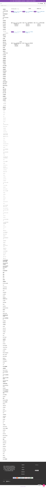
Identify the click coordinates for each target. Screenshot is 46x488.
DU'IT (4, 140)
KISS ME (4, 433)
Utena (4, 409)
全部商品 (2, 5)
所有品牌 (4, 109)
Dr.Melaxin (5, 5)
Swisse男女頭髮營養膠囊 (5, 223)
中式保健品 (4, 98)
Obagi (4, 192)
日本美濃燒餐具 (5, 33)
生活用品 (4, 20)
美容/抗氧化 (5, 83)
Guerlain (4, 306)
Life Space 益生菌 (5, 183)
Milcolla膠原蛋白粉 (5, 318)
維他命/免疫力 (5, 85)
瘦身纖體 (4, 100)
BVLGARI (4, 329)
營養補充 (4, 78)
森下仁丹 (4, 256)
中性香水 (4, 324)
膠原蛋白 (4, 96)
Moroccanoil (5, 188)
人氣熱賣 (4, 27)
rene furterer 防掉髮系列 (5, 381)
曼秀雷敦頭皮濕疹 (5, 238)
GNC (4, 159)
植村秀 (4, 254)
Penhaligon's (5, 361)
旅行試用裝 (4, 65)
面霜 (3, 276)
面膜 (3, 274)
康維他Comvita (5, 136)
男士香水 (4, 322)
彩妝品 (4, 47)
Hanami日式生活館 (5, 18)
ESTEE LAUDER (5, 283)
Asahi (4, 114)
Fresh (4, 154)
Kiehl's (4, 173)
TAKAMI (4, 424)
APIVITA (4, 119)
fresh (3, 304)
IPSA (3, 453)
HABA (4, 163)
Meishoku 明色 (5, 400)
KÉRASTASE (5, 288)
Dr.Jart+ (4, 448)
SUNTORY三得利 (5, 213)
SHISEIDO (4, 292)
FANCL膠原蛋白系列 (5, 150)
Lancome (4, 178)
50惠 (4, 110)
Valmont (4, 226)
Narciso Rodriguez (4, 359)
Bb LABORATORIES (5, 124)
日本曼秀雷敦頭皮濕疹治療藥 (5, 261)
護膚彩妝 (4, 34)
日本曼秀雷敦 (5, 251)
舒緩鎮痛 (4, 58)
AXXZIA (4, 419)
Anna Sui (4, 328)
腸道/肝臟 (4, 89)
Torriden (4, 437)
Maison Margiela (5, 352)
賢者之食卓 (5, 234)
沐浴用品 (4, 76)
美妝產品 (4, 25)
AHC (4, 116)
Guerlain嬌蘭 (5, 161)
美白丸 (4, 268)
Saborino (4, 405)
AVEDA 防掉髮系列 (5, 372)
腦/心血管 (4, 92)
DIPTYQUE (4, 337)
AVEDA (4, 121)
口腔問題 (4, 72)
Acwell (4, 451)
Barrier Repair (5, 435)
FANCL (4, 147)
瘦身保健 (4, 22)
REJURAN (4, 450)
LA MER (4, 177)
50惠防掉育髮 (5, 383)
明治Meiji (4, 230)
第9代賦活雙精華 (5, 390)
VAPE (4, 225)
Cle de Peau (5, 131)
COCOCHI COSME (4, 417)
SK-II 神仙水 (5, 394)
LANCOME (4, 302)
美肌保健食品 (5, 81)
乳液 (3, 277)
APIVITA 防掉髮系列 (5, 375)
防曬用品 (4, 49)
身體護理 (4, 60)
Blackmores (5, 126)
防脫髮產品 (4, 71)
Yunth (4, 431)
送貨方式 (23, 467)
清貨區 (4, 15)
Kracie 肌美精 (5, 401)
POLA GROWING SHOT (5, 386)
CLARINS (4, 130)
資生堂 (4, 242)
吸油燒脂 (4, 105)
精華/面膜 (4, 40)
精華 (3, 272)
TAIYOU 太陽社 (5, 428)
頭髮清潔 (4, 67)
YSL (3, 228)
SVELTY (4, 215)
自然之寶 (4, 252)
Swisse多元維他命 (5, 220)
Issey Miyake (5, 345)
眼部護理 (4, 45)
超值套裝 (4, 368)
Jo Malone (5, 169)
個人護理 (4, 24)
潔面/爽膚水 (5, 43)
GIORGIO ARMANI (4, 339)
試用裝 (4, 38)
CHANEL (4, 128)
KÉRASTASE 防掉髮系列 (5, 378)
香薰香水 (4, 51)
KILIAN (4, 350)
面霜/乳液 (4, 42)
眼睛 (3, 87)
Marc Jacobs (5, 354)
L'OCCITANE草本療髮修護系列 (5, 266)
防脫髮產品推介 (5, 13)
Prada (4, 362)
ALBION (4, 430)
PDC (3, 412)
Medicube (4, 442)
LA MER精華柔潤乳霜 (5, 392)
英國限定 (4, 9)
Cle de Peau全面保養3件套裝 (5, 134)
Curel (4, 138)
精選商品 (4, 107)
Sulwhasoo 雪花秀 (5, 210)
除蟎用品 (4, 240)
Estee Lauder (5, 145)
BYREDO (4, 388)
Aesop (4, 112)
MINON (4, 187)
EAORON (4, 141)
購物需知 (23, 469)
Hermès (4, 343)
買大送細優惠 (5, 366)
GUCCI (4, 341)
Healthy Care (5, 165)
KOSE (4, 175)
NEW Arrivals (5, 313)
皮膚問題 (4, 74)
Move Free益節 (5, 190)
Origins (4, 194)
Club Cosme (5, 426)
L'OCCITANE (5, 185)
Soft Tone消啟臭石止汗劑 (5, 206)
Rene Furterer (5, 370)
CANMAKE (4, 414)
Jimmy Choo (5, 347)
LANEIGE (4, 180)
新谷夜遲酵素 (5, 232)
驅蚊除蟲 (4, 31)
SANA (4, 199)
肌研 (3, 398)
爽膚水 (4, 279)
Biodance (4, 446)
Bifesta (4, 403)
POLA (4, 196)
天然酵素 (4, 103)
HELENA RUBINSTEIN (5, 167)
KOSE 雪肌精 (5, 459)
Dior (3, 335)
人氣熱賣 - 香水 (5, 53)
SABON (4, 198)
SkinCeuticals (5, 201)
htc (3, 422)
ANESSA (4, 118)
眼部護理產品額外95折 (5, 316)
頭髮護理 (4, 62)
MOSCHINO (5, 356)
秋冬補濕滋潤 (5, 270)
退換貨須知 (23, 471)
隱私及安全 (23, 474)
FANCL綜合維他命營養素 (5, 264)
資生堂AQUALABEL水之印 (5, 245)
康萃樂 (4, 235)
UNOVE (4, 444)
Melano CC (4, 410)
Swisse (4, 217)
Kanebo (4, 457)
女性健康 (4, 94)
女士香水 (4, 320)
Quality (4, 396)
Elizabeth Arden (5, 143)
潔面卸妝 (4, 281)
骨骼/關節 (4, 90)
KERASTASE (5, 171)
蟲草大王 (4, 258)
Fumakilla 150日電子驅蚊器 (5, 157)
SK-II (4, 203)
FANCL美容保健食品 (5, 153)
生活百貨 (4, 29)
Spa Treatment (5, 208)
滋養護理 (4, 69)
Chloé (4, 333)
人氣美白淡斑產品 (5, 11)
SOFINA (4, 407)
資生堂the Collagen (4, 249)
